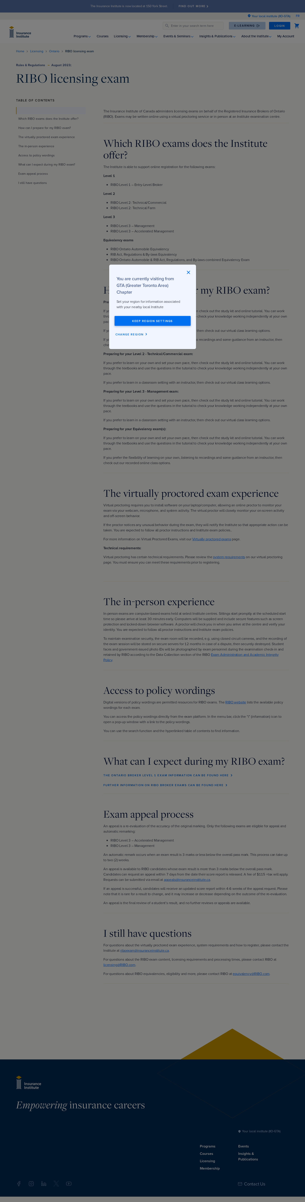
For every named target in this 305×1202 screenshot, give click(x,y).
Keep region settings (152, 321)
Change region (129, 334)
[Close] (188, 272)
